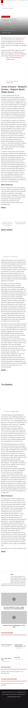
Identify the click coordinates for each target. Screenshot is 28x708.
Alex (4, 27)
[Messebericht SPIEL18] (7, 639)
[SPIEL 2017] (21, 653)
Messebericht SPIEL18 (6, 644)
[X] (5, 588)
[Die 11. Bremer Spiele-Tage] (7, 653)
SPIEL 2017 (17, 657)
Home (3, 8)
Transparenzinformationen (15, 55)
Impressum (14, 701)
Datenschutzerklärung (20, 699)
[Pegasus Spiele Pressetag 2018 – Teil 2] (21, 639)
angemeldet (8, 683)
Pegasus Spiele (21, 38)
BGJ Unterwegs (9, 8)
